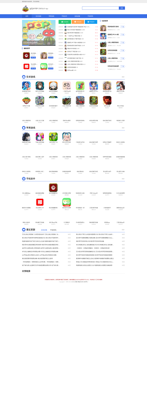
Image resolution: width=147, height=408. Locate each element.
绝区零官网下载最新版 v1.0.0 (75, 32)
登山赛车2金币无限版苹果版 (107, 172)
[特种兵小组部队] (120, 136)
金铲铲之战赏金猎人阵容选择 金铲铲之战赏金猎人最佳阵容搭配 (41, 248)
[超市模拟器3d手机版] (80, 85)
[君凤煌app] (107, 217)
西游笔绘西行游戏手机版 (107, 91)
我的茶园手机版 (93, 222)
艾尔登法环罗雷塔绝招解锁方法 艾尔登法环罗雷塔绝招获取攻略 (95, 251)
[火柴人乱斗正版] (40, 115)
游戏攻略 (77, 16)
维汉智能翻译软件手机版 (53, 208)
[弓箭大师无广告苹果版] (53, 136)
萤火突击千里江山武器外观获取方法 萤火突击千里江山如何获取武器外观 (95, 234)
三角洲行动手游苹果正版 (80, 142)
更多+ (123, 77)
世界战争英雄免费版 (80, 121)
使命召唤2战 (80, 171)
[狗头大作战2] (120, 100)
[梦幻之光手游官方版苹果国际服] (66, 136)
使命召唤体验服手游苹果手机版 (53, 172)
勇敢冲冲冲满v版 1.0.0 (73, 48)
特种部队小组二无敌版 (40, 172)
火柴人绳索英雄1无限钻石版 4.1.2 (76, 64)
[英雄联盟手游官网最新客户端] (26, 85)
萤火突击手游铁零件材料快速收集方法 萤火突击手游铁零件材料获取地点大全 (41, 238)
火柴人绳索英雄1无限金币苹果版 (93, 157)
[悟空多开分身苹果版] (66, 202)
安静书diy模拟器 (67, 121)
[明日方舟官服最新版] (40, 85)
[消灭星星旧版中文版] (53, 100)
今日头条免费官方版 (120, 193)
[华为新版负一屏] (80, 202)
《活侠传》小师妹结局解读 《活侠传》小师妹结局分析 (93, 248)
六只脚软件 (67, 222)
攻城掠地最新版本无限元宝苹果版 (120, 157)
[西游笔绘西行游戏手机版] (107, 85)
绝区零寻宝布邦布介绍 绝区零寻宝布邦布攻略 (90, 241)
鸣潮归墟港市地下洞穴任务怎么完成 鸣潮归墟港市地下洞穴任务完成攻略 (41, 241)
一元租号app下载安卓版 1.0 (74, 35)
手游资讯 (90, 16)
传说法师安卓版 (93, 120)
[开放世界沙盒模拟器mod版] (40, 100)
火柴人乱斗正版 (40, 120)
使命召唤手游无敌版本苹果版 (93, 172)
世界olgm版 (107, 105)
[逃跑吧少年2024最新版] (93, 85)
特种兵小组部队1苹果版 (26, 172)
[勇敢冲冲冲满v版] (120, 85)
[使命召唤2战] (80, 166)
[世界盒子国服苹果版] (107, 136)
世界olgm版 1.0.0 (71, 70)
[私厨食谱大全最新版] (80, 187)
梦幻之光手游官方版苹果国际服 (66, 142)
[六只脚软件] (66, 217)
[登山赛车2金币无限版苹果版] (107, 166)
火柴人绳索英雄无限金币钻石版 (26, 121)
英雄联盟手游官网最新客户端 (26, 91)
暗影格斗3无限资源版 (121, 121)
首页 (26, 16)
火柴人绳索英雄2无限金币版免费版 (53, 121)
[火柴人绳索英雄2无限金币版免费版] (53, 115)
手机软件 (64, 16)
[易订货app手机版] (53, 217)
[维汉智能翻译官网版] (53, 187)
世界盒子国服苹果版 (107, 142)
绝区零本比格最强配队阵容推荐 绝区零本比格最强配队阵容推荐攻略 (41, 244)
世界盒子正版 (26, 105)
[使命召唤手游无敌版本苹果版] (93, 166)
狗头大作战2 (120, 105)
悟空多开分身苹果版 (66, 208)
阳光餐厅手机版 (40, 222)
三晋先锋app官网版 (120, 223)
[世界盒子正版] (26, 100)
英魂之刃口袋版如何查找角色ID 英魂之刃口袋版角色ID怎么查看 (95, 262)
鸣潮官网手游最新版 (26, 142)
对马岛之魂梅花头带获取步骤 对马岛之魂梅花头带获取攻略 (40, 251)
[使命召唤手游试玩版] (107, 115)
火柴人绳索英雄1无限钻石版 (80, 106)
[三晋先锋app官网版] (120, 217)
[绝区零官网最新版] (53, 85)
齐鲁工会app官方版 (94, 193)
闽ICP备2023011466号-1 (81, 281)
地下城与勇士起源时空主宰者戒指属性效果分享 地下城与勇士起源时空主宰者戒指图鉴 (41, 265)
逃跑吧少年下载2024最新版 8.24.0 (76, 42)
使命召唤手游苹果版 (93, 142)
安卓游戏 (38, 16)
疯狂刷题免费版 (40, 193)
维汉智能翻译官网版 (53, 193)
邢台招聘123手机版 (40, 208)
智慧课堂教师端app (107, 193)
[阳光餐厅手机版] (40, 217)
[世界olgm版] (107, 100)
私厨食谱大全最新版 (80, 193)
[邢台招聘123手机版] (40, 202)
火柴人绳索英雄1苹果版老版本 (66, 157)
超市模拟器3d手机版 (80, 91)
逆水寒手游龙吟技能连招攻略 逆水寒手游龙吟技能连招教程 (94, 255)
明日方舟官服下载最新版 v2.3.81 (76, 29)
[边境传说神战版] (93, 100)
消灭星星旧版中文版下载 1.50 (75, 58)
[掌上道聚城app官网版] (26, 187)
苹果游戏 (51, 16)
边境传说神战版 (93, 105)
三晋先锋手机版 (93, 207)
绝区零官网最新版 (53, 91)
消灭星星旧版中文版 (53, 106)
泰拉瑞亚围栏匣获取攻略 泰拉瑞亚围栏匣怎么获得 (37, 258)
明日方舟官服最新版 (40, 91)
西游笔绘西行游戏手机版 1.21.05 (76, 45)
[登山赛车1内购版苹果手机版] (120, 166)
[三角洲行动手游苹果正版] (80, 136)
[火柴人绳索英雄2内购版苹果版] (80, 151)
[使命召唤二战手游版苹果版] (40, 151)
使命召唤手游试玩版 (107, 121)
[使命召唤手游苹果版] (93, 136)
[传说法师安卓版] (93, 115)
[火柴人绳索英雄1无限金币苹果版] (93, 151)
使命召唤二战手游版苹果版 (40, 157)
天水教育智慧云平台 (80, 223)
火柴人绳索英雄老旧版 (66, 106)
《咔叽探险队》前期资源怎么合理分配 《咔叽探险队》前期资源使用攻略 (41, 262)
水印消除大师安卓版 (66, 193)
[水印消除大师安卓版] (66, 187)
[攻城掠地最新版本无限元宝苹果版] (120, 151)
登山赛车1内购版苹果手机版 (121, 172)
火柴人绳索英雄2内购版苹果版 (80, 157)
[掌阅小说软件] (26, 217)
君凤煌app (107, 222)
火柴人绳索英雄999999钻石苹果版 (53, 157)
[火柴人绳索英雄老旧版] (66, 100)
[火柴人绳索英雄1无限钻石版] (80, 100)
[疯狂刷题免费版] (40, 187)
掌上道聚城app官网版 (26, 193)
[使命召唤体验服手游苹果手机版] (53, 166)
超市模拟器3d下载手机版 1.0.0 (75, 38)
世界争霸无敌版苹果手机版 (107, 157)
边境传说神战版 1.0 (72, 67)
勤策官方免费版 (26, 207)
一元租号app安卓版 (67, 91)
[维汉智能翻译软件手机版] (53, 202)
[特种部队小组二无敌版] (40, 166)
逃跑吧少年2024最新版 (93, 91)
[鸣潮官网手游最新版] (26, 136)
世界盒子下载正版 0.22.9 (73, 51)
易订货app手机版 (53, 223)
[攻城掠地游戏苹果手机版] (66, 166)
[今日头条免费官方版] (120, 187)
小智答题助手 (107, 207)
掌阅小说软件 (26, 222)
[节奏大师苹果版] (40, 136)
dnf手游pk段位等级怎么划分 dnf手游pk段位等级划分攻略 (39, 255)
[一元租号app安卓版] (66, 85)
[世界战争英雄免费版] (80, 115)
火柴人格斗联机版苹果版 (26, 157)
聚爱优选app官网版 (120, 208)
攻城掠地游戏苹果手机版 (66, 172)
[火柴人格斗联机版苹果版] (26, 151)
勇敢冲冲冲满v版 (121, 91)
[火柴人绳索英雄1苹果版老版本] (66, 151)
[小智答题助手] (107, 202)
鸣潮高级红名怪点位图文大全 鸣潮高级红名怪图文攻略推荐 (94, 265)
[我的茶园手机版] (93, 217)
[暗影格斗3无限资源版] (120, 115)
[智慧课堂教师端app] (107, 187)
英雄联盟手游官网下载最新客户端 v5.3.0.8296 (78, 26)
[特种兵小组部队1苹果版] (26, 166)
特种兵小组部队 (120, 142)
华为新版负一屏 (80, 207)
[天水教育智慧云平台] (80, 217)
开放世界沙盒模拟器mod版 (40, 106)
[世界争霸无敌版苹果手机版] (107, 151)
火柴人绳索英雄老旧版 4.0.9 (74, 61)
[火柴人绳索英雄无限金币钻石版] (26, 115)
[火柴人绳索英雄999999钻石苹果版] (53, 151)
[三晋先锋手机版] (93, 202)
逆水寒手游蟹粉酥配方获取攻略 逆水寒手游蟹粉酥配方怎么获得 (95, 238)
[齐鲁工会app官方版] (93, 187)
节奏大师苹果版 (40, 142)
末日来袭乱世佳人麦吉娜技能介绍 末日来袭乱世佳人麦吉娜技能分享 (95, 244)
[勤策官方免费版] (26, 202)
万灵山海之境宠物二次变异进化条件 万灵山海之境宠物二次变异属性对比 (41, 234)
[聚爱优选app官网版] (120, 202)
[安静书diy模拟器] (66, 115)
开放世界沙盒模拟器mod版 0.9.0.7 (76, 54)
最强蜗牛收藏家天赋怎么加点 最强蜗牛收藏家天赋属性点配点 (95, 258)
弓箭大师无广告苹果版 (53, 142)
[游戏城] (43, 9)
